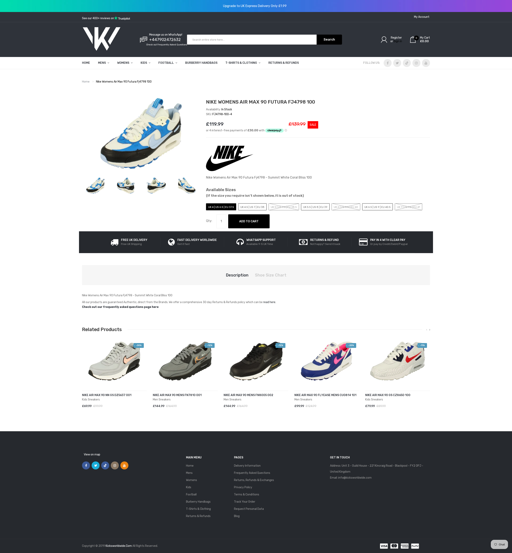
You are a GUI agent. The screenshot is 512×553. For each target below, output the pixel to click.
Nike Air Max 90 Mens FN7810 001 (177, 395)
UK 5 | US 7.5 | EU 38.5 (284, 207)
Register (396, 37)
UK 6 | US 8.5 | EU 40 (346, 207)
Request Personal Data (249, 509)
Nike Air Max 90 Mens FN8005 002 (248, 395)
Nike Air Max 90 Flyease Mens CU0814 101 (325, 395)
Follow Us (371, 63)
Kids (188, 487)
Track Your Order (244, 501)
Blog (237, 516)
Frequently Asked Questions (252, 473)
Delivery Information (247, 465)
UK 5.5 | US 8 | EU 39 (315, 207)
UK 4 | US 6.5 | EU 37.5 (221, 207)
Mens (189, 473)
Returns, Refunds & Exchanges (254, 480)
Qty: (209, 221)
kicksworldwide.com (119, 546)
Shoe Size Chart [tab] (270, 275)
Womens (191, 480)
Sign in (398, 41)
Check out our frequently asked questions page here (120, 307)
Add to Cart (249, 221)
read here (269, 302)
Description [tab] (237, 275)
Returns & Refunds (198, 516)
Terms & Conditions (246, 494)
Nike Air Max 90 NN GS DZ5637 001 (106, 395)
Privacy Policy (243, 487)
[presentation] (426, 330)
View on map (92, 454)
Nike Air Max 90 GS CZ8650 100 (387, 395)
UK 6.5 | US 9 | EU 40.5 (377, 207)
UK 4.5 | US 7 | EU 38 (252, 207)
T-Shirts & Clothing (198, 509)
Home (86, 81)
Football (191, 494)
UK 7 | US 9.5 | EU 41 (408, 207)
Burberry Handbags (198, 501)
